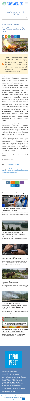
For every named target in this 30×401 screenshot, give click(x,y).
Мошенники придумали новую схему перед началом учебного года (15, 258)
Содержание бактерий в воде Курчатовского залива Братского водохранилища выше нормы (14, 234)
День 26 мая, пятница (13, 164)
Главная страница (7, 24)
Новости (16, 24)
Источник (25, 177)
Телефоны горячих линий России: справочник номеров (14, 209)
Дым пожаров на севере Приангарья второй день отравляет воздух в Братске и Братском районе (15, 306)
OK (23, 399)
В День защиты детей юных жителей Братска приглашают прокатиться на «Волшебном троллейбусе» (15, 170)
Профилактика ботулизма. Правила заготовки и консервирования (15, 330)
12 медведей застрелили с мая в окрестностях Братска (14, 282)
